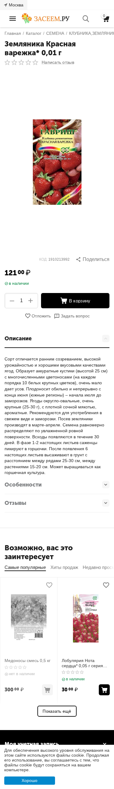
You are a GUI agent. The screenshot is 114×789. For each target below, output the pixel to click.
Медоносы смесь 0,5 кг (27, 660)
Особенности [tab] (23, 484)
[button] (92, 259)
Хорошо (29, 780)
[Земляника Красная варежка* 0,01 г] (57, 162)
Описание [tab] (18, 338)
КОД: (43, 259)
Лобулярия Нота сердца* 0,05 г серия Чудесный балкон (82, 663)
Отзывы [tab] (15, 503)
